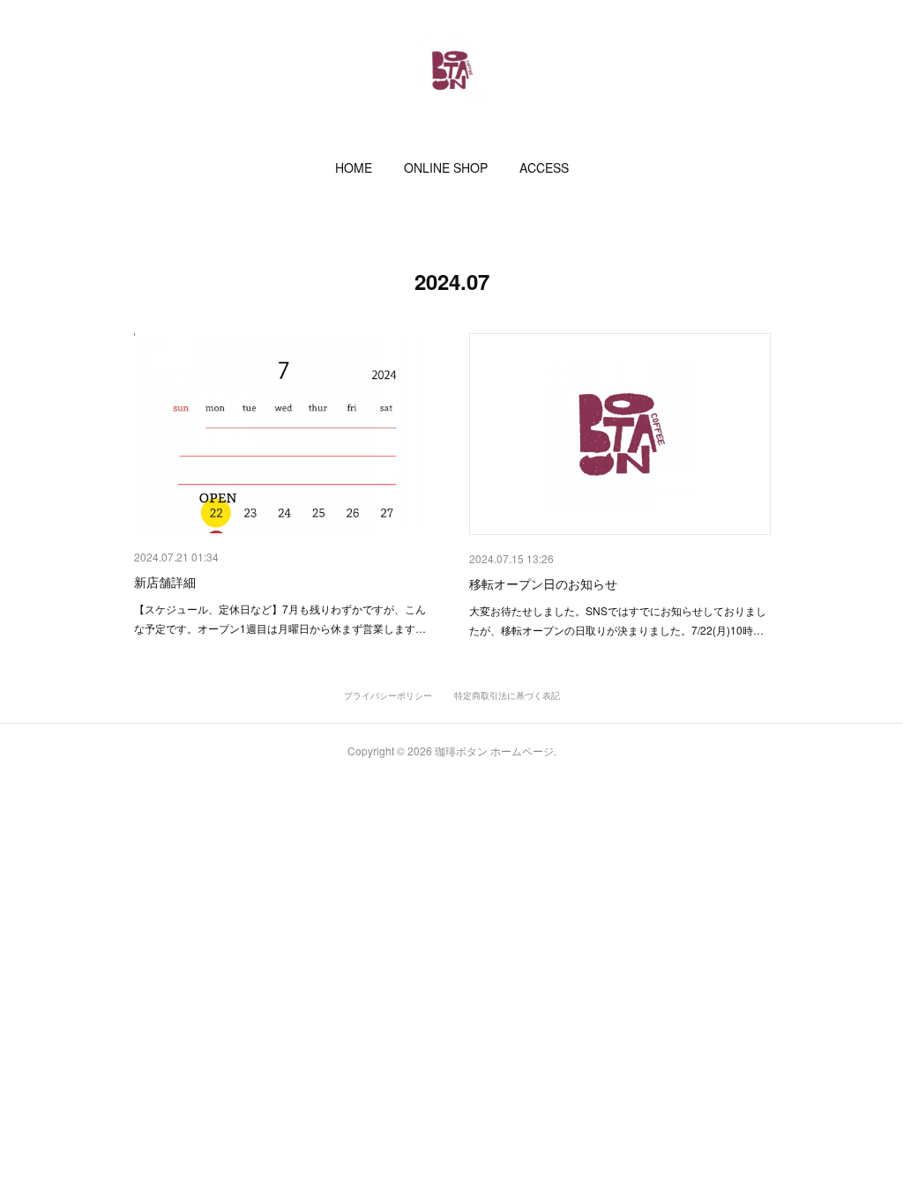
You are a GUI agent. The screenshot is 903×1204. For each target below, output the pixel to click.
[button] (353, 167)
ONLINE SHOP (446, 167)
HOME (353, 167)
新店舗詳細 (165, 582)
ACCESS (544, 167)
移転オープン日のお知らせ (543, 583)
